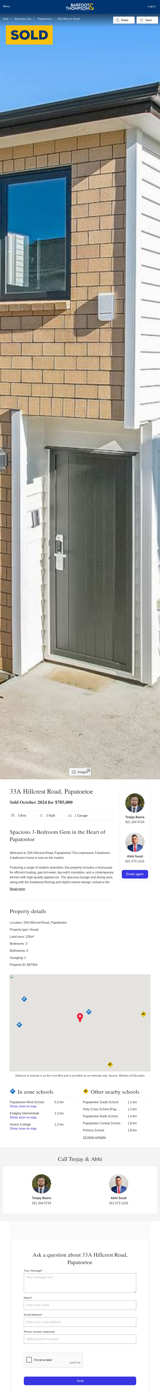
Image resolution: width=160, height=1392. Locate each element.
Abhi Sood (135, 856)
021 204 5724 (134, 822)
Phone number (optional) (39, 1331)
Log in (152, 6)
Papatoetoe (45, 18)
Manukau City (22, 18)
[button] (80, 1018)
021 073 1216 (134, 861)
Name (27, 1297)
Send (80, 1380)
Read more (17, 889)
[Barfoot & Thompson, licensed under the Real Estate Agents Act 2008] (80, 5)
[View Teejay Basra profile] (135, 803)
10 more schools (94, 1137)
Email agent (134, 874)
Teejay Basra (134, 817)
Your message (33, 1270)
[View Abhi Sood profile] (135, 842)
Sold (5, 18)
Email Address (32, 1314)
